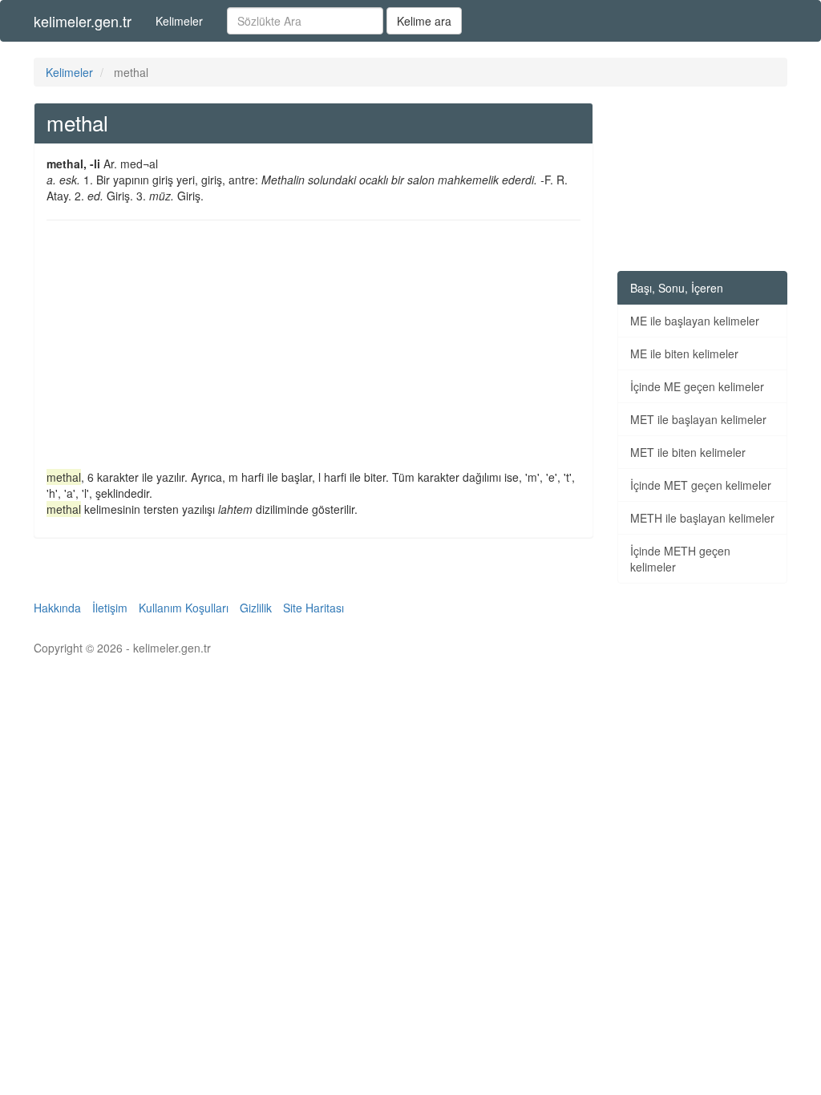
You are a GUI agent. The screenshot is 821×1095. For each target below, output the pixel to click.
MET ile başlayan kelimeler (698, 419)
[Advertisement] (313, 348)
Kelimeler (179, 21)
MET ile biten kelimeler (688, 452)
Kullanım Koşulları (184, 608)
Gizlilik (256, 608)
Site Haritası (313, 608)
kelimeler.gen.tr (82, 20)
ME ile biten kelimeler (684, 353)
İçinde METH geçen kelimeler (680, 559)
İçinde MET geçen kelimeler (700, 485)
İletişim (109, 608)
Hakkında (57, 608)
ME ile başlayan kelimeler (694, 321)
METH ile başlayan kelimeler (702, 518)
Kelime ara (424, 21)
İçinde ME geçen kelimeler (697, 386)
